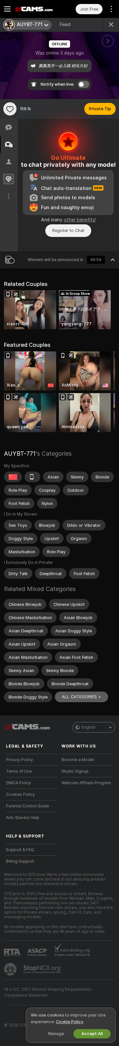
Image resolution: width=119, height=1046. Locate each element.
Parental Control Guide (27, 806)
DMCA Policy (18, 783)
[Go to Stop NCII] (42, 969)
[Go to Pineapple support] (11, 969)
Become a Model (77, 759)
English (89, 727)
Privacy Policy (19, 759)
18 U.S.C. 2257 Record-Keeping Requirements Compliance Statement (47, 992)
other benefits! (80, 219)
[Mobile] (32, 477)
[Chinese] (13, 477)
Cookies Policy (20, 794)
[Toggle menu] (7, 9)
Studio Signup (75, 771)
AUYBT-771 (19, 453)
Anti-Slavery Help (22, 817)
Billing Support (20, 861)
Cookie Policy (69, 1021)
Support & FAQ (20, 849)
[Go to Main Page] (37, 9)
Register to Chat (68, 230)
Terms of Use (19, 771)
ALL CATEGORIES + (81, 696)
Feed (65, 24)
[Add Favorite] (10, 108)
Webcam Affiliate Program (86, 783)
